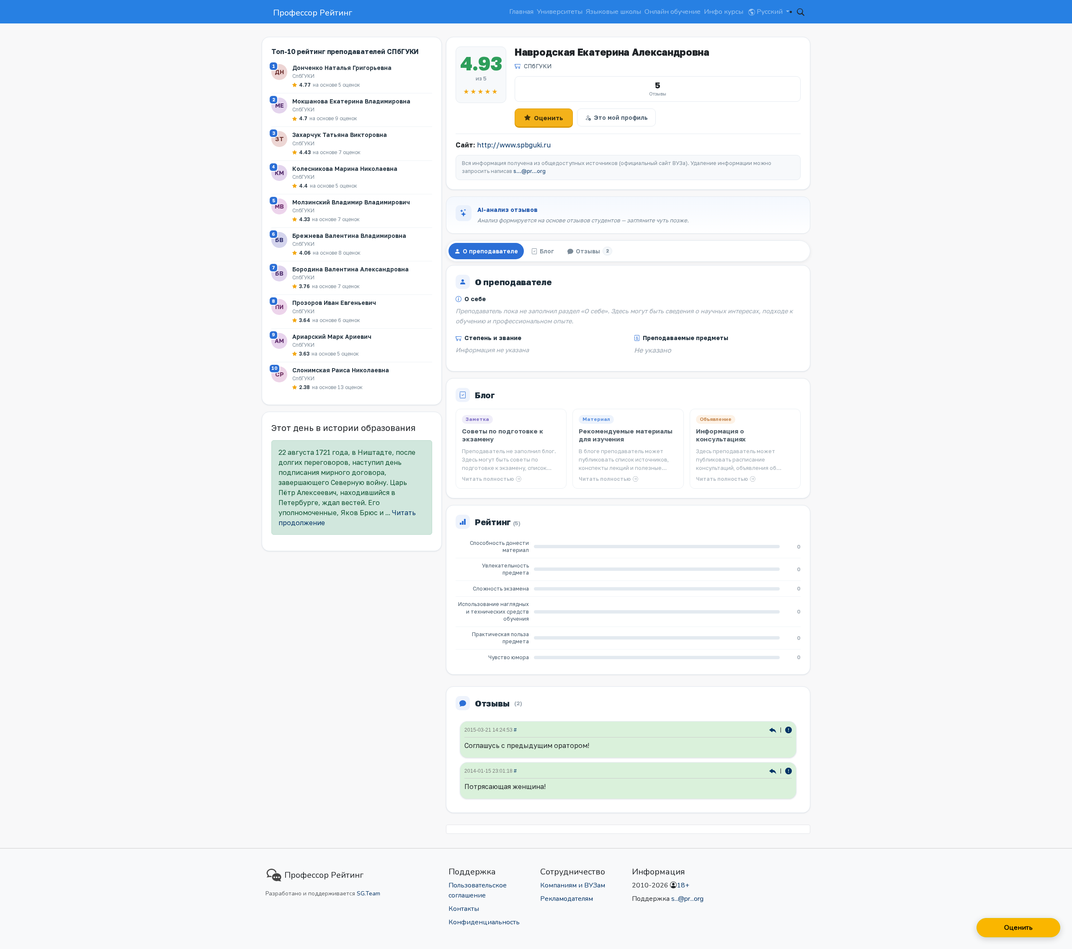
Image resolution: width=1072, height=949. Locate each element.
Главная (521, 11)
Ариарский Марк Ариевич (331, 336)
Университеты (559, 11)
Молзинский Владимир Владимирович (351, 202)
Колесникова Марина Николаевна (344, 168)
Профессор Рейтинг (312, 12)
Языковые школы (613, 11)
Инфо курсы (723, 11)
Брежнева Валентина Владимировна (349, 235)
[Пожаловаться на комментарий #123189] (788, 730)
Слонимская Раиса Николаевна (340, 370)
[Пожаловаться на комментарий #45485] (788, 771)
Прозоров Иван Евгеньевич (334, 302)
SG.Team (368, 893)
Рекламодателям (566, 898)
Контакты (463, 908)
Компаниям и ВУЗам (572, 885)
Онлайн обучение (672, 11)
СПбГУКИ (537, 66)
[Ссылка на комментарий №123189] (773, 730)
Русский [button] (769, 11)
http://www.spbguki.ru (514, 145)
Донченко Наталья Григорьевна (342, 67)
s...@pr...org (529, 171)
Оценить (548, 117)
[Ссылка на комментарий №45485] (773, 771)
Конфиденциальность (484, 922)
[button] (800, 12)
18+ (683, 885)
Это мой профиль (621, 117)
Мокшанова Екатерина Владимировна (351, 101)
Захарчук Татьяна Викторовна (339, 134)
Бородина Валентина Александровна (350, 269)
